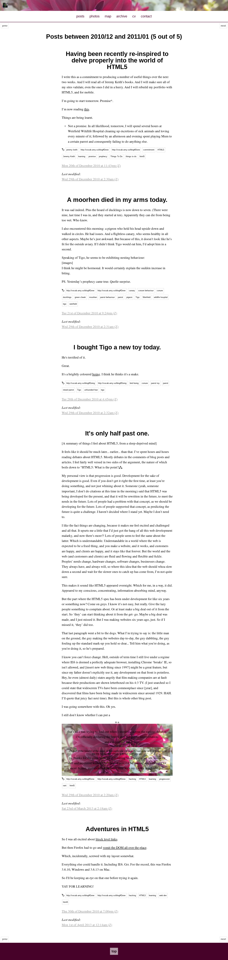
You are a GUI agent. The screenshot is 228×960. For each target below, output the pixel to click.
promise (92, 156)
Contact (146, 16)
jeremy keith (71, 150)
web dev (163, 895)
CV (134, 16)
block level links (106, 839)
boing (96, 374)
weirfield (73, 304)
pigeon (129, 297)
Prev (4, 25)
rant (64, 785)
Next (223, 25)
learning (81, 156)
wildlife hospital (161, 297)
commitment (148, 150)
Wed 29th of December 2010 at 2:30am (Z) (90, 179)
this (86, 109)
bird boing (134, 383)
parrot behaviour (107, 297)
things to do (131, 156)
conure (160, 290)
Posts (80, 16)
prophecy (103, 156)
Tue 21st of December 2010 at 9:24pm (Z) (89, 313)
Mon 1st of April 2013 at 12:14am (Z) (87, 925)
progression (164, 779)
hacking (132, 779)
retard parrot (68, 390)
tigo (64, 304)
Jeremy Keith (69, 156)
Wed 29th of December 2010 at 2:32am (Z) (90, 412)
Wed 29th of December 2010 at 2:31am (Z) (90, 326)
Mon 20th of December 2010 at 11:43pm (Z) (91, 165)
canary (132, 290)
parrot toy (155, 383)
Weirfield (146, 297)
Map (108, 16)
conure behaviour (146, 290)
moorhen (93, 297)
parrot (120, 297)
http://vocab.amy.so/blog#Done (95, 150)
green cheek (80, 297)
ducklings (67, 297)
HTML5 (161, 150)
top (114, 951)
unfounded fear (91, 390)
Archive (121, 16)
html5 (142, 156)
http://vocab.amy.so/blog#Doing (80, 383)
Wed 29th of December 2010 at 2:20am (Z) (90, 795)
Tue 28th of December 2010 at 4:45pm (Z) (90, 399)
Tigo (137, 297)
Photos (94, 16)
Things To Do (116, 156)
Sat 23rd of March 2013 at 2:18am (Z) (87, 808)
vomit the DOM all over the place (124, 847)
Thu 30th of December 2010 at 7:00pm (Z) (90, 911)
